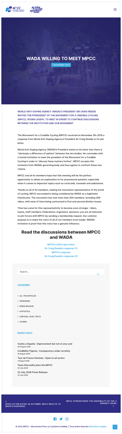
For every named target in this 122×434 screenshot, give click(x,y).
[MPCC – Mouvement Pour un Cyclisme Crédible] (24, 9)
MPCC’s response (61, 252)
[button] (115, 9)
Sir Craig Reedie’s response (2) (61, 256)
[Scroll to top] (115, 426)
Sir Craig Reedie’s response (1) (61, 248)
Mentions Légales (98, 426)
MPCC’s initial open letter (61, 244)
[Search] (61, 272)
